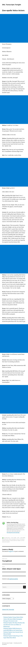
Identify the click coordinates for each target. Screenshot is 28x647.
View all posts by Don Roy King (13, 532)
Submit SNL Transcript (8, 609)
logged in (11, 551)
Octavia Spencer (13, 540)
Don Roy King (7, 537)
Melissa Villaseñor (6, 540)
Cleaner (10, 539)
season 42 (19, 540)
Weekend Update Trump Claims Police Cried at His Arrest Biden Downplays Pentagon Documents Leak (13, 619)
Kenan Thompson (20, 539)
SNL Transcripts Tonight (11, 5)
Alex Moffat (22, 537)
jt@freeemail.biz (13, 579)
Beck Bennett (5, 539)
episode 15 (14, 539)
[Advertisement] (14, 28)
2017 (18, 537)
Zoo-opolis (7, 541)
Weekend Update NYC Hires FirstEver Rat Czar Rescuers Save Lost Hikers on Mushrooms (14, 624)
